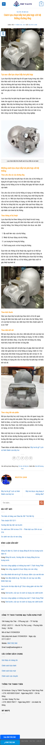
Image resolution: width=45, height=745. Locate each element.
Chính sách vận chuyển (10, 676)
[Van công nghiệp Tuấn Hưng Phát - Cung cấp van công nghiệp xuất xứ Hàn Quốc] (22, 4)
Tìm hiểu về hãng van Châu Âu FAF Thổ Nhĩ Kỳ (17, 516)
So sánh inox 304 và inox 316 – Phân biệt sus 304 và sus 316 (21, 530)
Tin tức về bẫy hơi (22, 12)
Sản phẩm (24, 741)
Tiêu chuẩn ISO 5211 (8, 520)
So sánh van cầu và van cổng (11, 537)
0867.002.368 (12, 643)
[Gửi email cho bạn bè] (26, 458)
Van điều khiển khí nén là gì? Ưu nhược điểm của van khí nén (22, 574)
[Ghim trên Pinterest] (31, 458)
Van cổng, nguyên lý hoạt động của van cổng (21, 569)
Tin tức (32, 741)
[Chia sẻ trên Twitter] (22, 458)
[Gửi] (41, 503)
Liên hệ (39, 741)
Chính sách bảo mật (9, 671)
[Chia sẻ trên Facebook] (18, 458)
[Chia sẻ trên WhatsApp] (14, 458)
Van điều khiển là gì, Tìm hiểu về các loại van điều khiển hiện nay (21, 579)
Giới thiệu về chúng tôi (10, 660)
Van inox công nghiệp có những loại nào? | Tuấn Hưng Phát (22, 566)
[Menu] (4, 4)
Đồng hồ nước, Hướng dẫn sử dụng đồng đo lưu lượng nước (20, 558)
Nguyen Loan (33, 25)
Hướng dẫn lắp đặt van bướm (11, 525)
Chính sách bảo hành (9, 666)
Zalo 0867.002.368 (9, 737)
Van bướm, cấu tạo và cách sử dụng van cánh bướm (24, 593)
